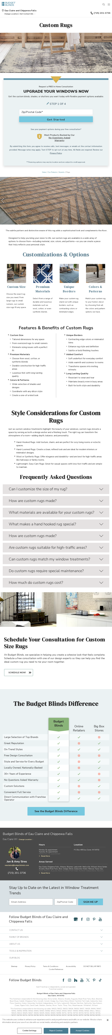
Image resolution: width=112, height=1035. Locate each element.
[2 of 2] (57, 219)
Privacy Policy (56, 153)
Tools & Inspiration (20, 950)
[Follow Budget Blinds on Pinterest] (94, 919)
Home (44, 172)
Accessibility (71, 966)
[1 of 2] (54, 219)
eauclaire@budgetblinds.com (17, 865)
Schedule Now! (17, 672)
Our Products (52, 172)
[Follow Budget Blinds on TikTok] (100, 980)
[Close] (108, 1020)
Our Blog (14, 957)
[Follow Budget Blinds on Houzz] (75, 980)
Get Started (56, 119)
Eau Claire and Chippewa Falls (20, 10)
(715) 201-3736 (102, 13)
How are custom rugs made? (33, 500)
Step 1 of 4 (58, 104)
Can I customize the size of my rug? (38, 489)
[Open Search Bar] (103, 4)
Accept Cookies (82, 1030)
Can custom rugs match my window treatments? (49, 559)
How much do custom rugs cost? (36, 582)
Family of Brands (19, 937)
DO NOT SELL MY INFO (92, 966)
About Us (14, 943)
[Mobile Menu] (109, 4)
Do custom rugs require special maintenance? (46, 570)
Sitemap (14, 966)
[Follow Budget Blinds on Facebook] (82, 919)
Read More (45, 856)
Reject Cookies (56, 1030)
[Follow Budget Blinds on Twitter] (88, 980)
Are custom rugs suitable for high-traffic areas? (48, 547)
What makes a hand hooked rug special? (42, 524)
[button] (11, 14)
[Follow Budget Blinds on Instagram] (88, 919)
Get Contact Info (26, 14)
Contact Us (16, 930)
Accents (61, 172)
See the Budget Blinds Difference (56, 811)
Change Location (25, 839)
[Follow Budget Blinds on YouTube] (100, 919)
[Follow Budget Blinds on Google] (75, 919)
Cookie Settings (30, 1030)
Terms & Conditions (50, 966)
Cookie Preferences (56, 969)
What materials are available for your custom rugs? (51, 512)
